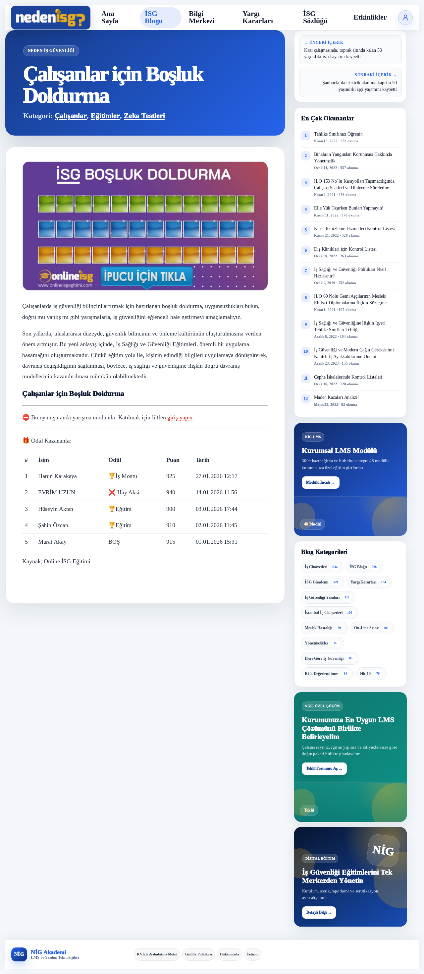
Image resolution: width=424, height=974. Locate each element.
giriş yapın (179, 417)
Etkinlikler (370, 17)
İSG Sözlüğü (315, 17)
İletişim (252, 954)
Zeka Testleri (144, 116)
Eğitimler (105, 116)
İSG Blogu (154, 17)
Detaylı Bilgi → (319, 912)
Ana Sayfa (110, 17)
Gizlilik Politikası (198, 954)
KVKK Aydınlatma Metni (157, 954)
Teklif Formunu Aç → (324, 768)
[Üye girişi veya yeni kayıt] (405, 17)
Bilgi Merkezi (202, 17)
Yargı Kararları (257, 17)
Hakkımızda (229, 954)
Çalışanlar (71, 116)
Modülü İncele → (320, 482)
